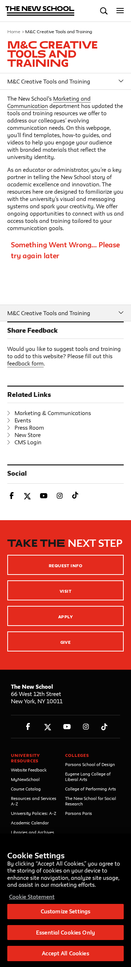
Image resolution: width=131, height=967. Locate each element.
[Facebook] (28, 727)
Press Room (29, 428)
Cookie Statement (32, 897)
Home (13, 31)
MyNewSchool (25, 779)
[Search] (104, 10)
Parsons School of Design (90, 764)
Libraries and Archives (32, 832)
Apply (65, 616)
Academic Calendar (30, 822)
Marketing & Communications (53, 413)
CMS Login (28, 442)
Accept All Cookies (65, 953)
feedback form (25, 363)
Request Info (66, 565)
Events (23, 420)
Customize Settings (65, 911)
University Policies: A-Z (33, 813)
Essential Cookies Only (65, 932)
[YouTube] (66, 727)
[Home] (40, 11)
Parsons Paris (78, 813)
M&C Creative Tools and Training (48, 81)
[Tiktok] (104, 726)
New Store (28, 435)
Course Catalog (26, 788)
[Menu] (120, 10)
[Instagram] (86, 727)
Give (65, 642)
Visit (65, 591)
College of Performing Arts (90, 788)
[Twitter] (47, 727)
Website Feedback (29, 769)
